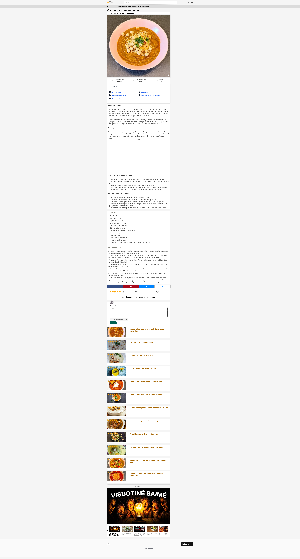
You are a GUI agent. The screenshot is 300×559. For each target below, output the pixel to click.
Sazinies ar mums (145, 544)
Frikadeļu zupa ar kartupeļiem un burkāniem (146, 447)
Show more (139, 486)
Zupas (119, 6)
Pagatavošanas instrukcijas (118, 95)
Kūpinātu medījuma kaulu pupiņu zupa (144, 421)
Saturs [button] (114, 86)
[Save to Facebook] (115, 286)
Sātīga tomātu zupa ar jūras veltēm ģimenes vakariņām (146, 474)
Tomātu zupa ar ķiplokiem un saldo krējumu (146, 381)
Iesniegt (113, 322)
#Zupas (124, 297)
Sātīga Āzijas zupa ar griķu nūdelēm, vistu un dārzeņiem (147, 330)
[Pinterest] (108, 544)
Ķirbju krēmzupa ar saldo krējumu (143, 368)
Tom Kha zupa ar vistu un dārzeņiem (144, 434)
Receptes (112, 6)
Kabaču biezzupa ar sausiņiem (141, 355)
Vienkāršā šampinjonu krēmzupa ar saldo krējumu (149, 408)
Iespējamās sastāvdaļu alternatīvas (150, 95)
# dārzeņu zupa (139, 297)
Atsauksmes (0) (115, 98)
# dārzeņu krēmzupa (149, 297)
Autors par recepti (116, 92)
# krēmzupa (130, 297)
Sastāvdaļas (144, 92)
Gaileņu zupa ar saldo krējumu (141, 342)
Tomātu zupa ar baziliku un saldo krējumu (146, 394)
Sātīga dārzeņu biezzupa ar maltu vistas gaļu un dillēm (148, 461)
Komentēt (160, 291)
